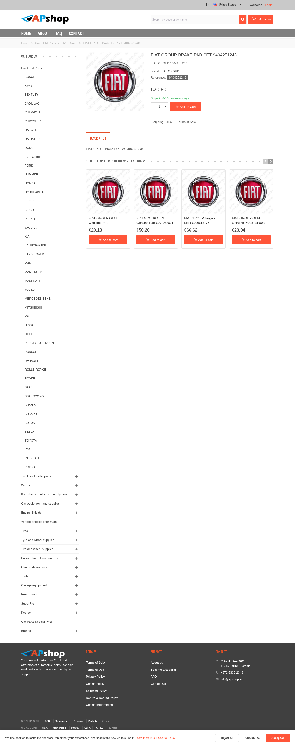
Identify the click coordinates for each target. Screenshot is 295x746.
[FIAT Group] (115, 81)
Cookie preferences (99, 704)
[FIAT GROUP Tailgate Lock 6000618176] (203, 192)
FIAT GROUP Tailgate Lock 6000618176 (199, 220)
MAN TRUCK (34, 272)
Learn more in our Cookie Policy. (155, 738)
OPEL (29, 334)
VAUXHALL (32, 458)
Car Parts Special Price (37, 621)
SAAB (28, 387)
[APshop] (45, 19)
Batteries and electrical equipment (44, 494)
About (43, 33)
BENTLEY (31, 94)
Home (26, 33)
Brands (26, 630)
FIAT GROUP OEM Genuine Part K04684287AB (103, 220)
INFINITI (30, 218)
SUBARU (31, 414)
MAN (28, 263)
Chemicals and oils (34, 567)
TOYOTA (31, 440)
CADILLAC (32, 103)
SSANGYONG (34, 396)
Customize (252, 738)
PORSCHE (32, 352)
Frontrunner (29, 594)
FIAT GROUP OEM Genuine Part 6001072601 (154, 220)
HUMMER (31, 174)
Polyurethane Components (39, 558)
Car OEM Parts (31, 68)
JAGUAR (31, 227)
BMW (28, 85)
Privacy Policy (95, 676)
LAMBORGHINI (35, 245)
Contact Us (158, 683)
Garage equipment (34, 585)
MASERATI (32, 281)
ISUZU (29, 201)
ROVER (30, 378)
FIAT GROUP (170, 71)
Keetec (26, 612)
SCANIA (30, 405)
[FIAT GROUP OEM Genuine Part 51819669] (251, 192)
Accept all (278, 738)
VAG (28, 449)
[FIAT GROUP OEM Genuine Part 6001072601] (156, 192)
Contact (76, 33)
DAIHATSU (32, 139)
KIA (27, 236)
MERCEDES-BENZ (38, 298)
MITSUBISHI (33, 307)
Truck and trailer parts (36, 476)
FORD (29, 165)
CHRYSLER (33, 121)
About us (157, 662)
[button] (265, 161)
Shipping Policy (162, 122)
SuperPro (27, 603)
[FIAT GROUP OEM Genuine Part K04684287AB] (108, 192)
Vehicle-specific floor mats (39, 521)
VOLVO (30, 467)
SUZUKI (30, 422)
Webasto (27, 485)
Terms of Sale (186, 122)
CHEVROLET (34, 112)
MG (27, 316)
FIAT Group (33, 156)
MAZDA (30, 289)
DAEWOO (31, 130)
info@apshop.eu (232, 679)
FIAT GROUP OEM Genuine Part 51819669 (248, 220)
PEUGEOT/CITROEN (39, 343)
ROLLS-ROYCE (35, 369)
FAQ (59, 33)
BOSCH (30, 77)
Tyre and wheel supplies (37, 540)
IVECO (29, 210)
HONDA (30, 183)
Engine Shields (31, 512)
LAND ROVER (34, 254)
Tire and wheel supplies (37, 549)
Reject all (227, 738)
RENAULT (31, 360)
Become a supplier (163, 669)
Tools (24, 576)
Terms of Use (95, 669)
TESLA (29, 431)
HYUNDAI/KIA (34, 192)
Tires (24, 530)
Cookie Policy (95, 683)
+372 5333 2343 (232, 672)
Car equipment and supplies (40, 503)
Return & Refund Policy (102, 697)
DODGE (30, 148)
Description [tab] (98, 138)
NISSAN (30, 325)
